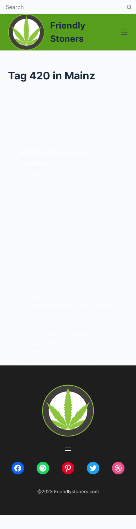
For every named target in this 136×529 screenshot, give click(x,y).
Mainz (49, 146)
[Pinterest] (68, 468)
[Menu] (124, 32)
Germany (28, 146)
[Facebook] (18, 468)
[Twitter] (93, 468)
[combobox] (61, 7)
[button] (130, 6)
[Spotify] (43, 468)
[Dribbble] (118, 468)
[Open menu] (68, 449)
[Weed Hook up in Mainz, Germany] (68, 223)
